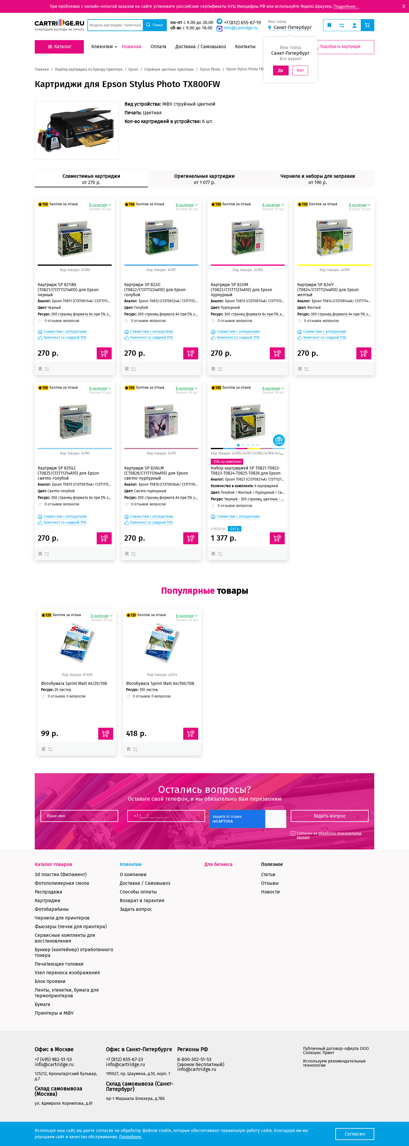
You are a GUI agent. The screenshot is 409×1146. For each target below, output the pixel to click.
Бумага (42, 1004)
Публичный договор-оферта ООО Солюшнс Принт (336, 1050)
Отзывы (270, 883)
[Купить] (104, 353)
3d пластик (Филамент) (61, 874)
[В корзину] (105, 734)
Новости (270, 892)
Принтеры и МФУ (54, 1013)
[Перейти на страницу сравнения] (341, 25)
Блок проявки (50, 981)
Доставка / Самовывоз (145, 883)
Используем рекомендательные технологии (334, 1063)
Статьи (268, 874)
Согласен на (329, 835)
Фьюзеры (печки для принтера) (71, 926)
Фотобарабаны (52, 909)
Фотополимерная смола (62, 883)
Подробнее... (346, 6)
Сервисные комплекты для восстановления (65, 938)
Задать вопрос (136, 909)
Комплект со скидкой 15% (65, 338)
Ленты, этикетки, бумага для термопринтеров (67, 992)
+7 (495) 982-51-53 (53, 1059)
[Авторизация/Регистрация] (354, 25)
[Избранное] (42, 368)
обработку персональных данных (329, 835)
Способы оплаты (138, 892)
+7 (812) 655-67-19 (242, 22)
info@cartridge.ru (240, 28)
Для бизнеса (219, 864)
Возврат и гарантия (142, 900)
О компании (133, 874)
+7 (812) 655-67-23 (124, 1059)
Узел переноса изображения (67, 972)
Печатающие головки (59, 964)
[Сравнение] (48, 368)
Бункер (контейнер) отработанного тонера (74, 952)
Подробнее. (130, 1136)
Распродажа (48, 892)
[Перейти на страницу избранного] (329, 25)
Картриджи (47, 900)
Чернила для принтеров (62, 918)
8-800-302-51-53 (194, 1059)
